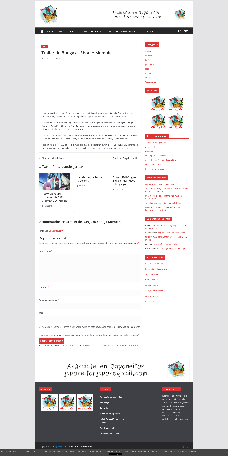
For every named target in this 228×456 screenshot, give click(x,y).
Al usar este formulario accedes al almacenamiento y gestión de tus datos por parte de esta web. (90, 334)
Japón (71, 31)
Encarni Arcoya (151, 296)
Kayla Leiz (149, 301)
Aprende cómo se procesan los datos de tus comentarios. (111, 345)
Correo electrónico (49, 300)
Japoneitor (149, 64)
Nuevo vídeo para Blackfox (165, 244)
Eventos (83, 31)
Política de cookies (153, 164)
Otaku (57, 58)
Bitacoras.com (56, 230)
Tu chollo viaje (151, 274)
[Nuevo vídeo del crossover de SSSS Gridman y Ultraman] (54, 174)
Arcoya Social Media (154, 290)
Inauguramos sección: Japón (174, 248)
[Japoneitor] (42, 31)
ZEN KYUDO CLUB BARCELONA (158, 237)
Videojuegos (97, 31)
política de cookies (160, 451)
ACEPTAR (115, 454)
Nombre (44, 287)
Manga (60, 31)
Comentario (45, 251)
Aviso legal (150, 147)
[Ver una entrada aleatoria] (186, 31)
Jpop (110, 31)
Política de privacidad (154, 169)
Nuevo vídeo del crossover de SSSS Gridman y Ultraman (54, 197)
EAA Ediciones (151, 285)
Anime (50, 31)
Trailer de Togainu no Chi (125, 158)
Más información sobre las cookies (160, 160)
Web (41, 312)
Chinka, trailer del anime (54, 158)
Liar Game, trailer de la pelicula (89, 178)
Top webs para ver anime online (172, 232)
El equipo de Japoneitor (128, 31)
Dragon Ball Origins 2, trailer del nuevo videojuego (124, 180)
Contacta (149, 31)
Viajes (147, 77)
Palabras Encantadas (154, 263)
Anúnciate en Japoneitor (156, 142)
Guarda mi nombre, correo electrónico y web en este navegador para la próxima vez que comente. (91, 326)
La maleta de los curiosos (156, 269)
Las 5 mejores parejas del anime (159, 184)
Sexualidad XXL (152, 279)
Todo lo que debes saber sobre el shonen (163, 203)
